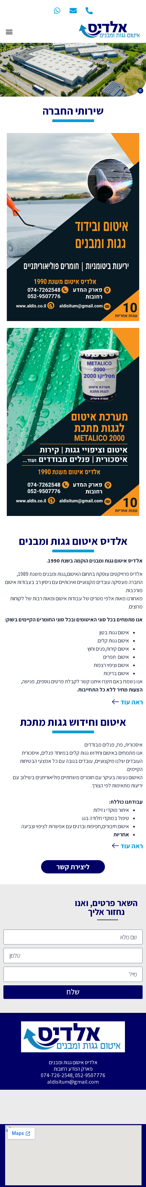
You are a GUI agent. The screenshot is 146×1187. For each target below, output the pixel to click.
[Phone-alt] (89, 10)
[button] (9, 31)
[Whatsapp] (57, 10)
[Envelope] (73, 10)
